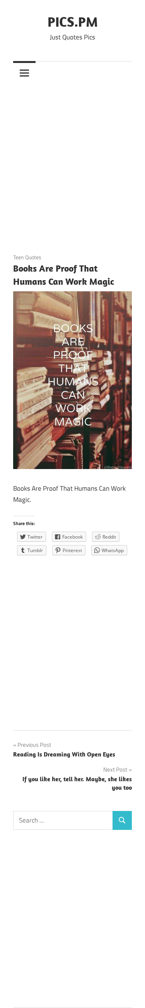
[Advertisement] (72, 160)
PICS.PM (73, 21)
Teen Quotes (27, 257)
